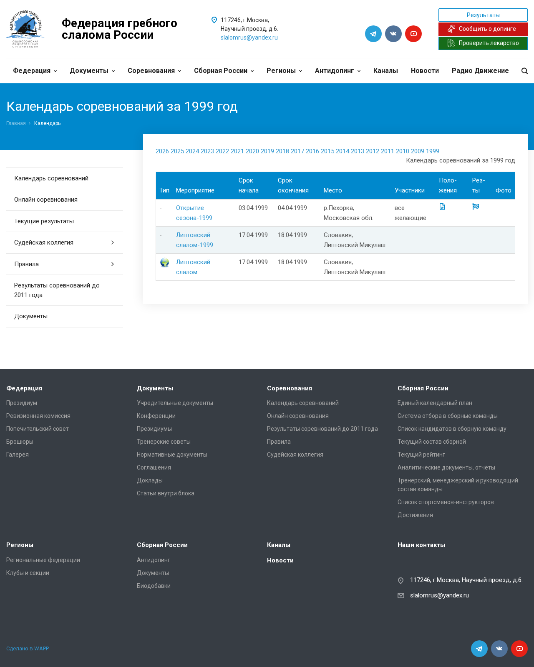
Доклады (150, 480)
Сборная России (220, 71)
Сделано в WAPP (27, 648)
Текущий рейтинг (421, 454)
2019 (267, 151)
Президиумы (154, 428)
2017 (297, 151)
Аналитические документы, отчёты (446, 467)
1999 (432, 151)
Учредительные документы (175, 403)
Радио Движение (480, 71)
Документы (89, 71)
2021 (237, 151)
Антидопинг (334, 71)
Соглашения (154, 467)
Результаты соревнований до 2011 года (57, 290)
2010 (402, 151)
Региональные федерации (43, 560)
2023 (207, 151)
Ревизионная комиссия (38, 415)
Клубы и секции (27, 573)
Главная (16, 123)
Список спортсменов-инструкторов (446, 502)
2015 (327, 151)
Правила (26, 264)
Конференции (156, 415)
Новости (425, 71)
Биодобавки (154, 585)
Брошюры (19, 441)
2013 (357, 151)
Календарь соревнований (51, 178)
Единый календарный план (435, 403)
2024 (192, 151)
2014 (342, 151)
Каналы (385, 71)
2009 (417, 151)
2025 (177, 151)
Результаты (483, 15)
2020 (252, 151)
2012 (372, 151)
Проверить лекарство (489, 43)
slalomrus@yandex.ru (249, 37)
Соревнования (151, 71)
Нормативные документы (172, 454)
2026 (162, 151)
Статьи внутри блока (165, 493)
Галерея (17, 454)
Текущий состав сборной (432, 441)
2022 (222, 151)
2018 (282, 151)
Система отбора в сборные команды (448, 415)
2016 (312, 151)
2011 (387, 151)
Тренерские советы (164, 441)
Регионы (281, 71)
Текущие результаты (44, 221)
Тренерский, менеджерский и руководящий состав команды (458, 484)
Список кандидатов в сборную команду (452, 428)
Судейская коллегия (43, 242)
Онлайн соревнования (46, 199)
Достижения (415, 515)
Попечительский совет (37, 428)
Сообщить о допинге (487, 28)
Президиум (21, 403)
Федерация (31, 71)
